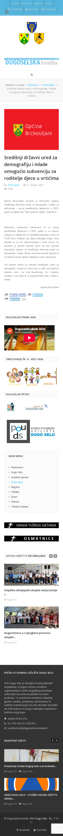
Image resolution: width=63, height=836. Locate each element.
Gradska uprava (19, 477)
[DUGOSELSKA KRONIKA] (31, 60)
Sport (14, 496)
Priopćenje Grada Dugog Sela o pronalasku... (30, 766)
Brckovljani (13, 185)
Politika (15, 491)
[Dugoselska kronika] (31, 33)
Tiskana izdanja (19, 506)
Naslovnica (17, 467)
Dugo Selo (17, 472)
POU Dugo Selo (38, 818)
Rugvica (15, 487)
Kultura (15, 501)
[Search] (31, 75)
